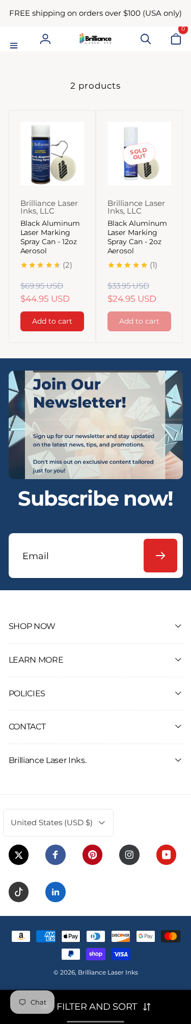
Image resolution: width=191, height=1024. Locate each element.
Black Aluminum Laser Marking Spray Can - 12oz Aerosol (50, 237)
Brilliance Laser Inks (108, 972)
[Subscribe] (160, 555)
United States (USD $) (52, 822)
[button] (15, 39)
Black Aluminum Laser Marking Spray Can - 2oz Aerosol (137, 237)
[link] (95, 13)
